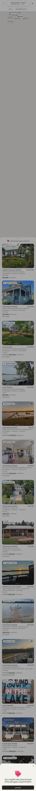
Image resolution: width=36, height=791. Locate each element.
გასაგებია (18, 787)
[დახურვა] (33, 766)
